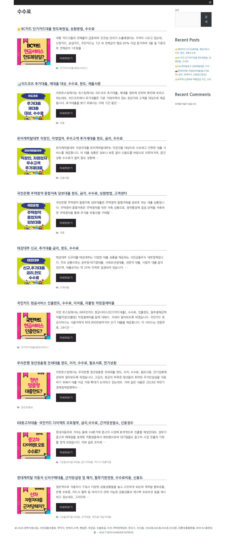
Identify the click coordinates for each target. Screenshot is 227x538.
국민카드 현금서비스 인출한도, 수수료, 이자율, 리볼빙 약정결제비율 (65, 303)
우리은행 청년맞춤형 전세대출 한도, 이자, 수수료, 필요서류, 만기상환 (66, 363)
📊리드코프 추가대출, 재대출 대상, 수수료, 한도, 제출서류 (59, 83)
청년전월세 (27, 407)
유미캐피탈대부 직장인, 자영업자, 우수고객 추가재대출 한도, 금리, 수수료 (70, 138)
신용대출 (64, 178)
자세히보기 (66, 58)
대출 (62, 123)
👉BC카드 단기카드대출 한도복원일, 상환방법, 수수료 (56, 29)
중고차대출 (87, 462)
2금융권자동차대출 (70, 462)
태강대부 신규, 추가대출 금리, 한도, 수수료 (48, 248)
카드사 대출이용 (102, 462)
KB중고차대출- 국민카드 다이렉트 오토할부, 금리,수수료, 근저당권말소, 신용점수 (75, 423)
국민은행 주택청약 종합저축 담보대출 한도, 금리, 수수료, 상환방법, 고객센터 (72, 193)
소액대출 (64, 287)
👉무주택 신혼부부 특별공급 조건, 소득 (193, 79)
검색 (177, 10)
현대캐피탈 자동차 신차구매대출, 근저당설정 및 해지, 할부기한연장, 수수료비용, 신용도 (80, 477)
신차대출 (86, 517)
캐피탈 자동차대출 (101, 517)
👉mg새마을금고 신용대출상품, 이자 (192, 66)
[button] (210, 2)
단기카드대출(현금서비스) (73, 68)
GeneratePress (123, 532)
